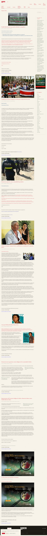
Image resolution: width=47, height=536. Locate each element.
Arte (37, 100)
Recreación (38, 123)
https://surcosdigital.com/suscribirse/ (6, 73)
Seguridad (38, 126)
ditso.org (12, 440)
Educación (38, 110)
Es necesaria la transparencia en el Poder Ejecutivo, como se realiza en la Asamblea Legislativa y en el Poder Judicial (40, 60)
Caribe (38, 102)
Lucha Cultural (39, 117)
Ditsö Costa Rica (19, 151)
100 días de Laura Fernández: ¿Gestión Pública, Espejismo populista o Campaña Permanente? (40, 35)
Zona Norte (38, 132)
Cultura (38, 106)
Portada (31, 4)
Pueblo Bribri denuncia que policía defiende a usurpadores (13, 27)
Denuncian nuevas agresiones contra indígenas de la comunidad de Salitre (16, 362)
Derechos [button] (14, 7)
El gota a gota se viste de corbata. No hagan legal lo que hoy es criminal (40, 56)
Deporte (38, 107)
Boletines (38, 101)
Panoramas (38, 121)
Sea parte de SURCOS (44, 4)
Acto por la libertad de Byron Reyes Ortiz (9, 324)
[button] (7, 2)
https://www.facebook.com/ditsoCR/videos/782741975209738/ (10, 211)
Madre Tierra (25, 7)
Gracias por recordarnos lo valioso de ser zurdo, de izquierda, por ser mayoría (40, 66)
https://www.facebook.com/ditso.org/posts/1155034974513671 (17, 390)
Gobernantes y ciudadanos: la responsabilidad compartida (40, 63)
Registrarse (9, 528)
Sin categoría (38, 127)
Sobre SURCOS (35, 4)
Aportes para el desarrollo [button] (2, 7)
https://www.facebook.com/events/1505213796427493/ (10, 445)
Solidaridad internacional (40, 128)
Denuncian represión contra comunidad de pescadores (12, 181)
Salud (38, 124)
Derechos (11, 28)
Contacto (40, 4)
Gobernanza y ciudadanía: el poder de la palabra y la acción (40, 50)
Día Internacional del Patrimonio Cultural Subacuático (39, 45)
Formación (38, 116)
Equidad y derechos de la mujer (19, 7)
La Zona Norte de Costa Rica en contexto (9, 477)
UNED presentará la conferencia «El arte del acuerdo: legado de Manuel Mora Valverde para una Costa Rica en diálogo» (40, 24)
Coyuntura (38, 105)
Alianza (38, 95)
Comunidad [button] (8, 7)
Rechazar (7, 533)
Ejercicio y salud (39, 111)
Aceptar (3, 533)
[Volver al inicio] (3, 2)
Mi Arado (38, 119)
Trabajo (29, 7)
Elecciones (38, 112)
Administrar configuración (12, 533)
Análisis (38, 97)
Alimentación (39, 96)
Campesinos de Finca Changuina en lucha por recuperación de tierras (15, 99)
